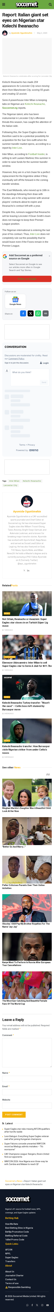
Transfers (9, 657)
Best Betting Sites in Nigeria (19, 1228)
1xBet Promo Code (14, 1239)
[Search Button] (50, 4)
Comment (8, 1035)
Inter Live (17, 148)
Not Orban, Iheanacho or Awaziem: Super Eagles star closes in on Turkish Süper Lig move (25, 622)
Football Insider (36, 154)
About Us (9, 1271)
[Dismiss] (49, 256)
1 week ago (8, 630)
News (7, 613)
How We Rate (11, 1224)
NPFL (8, 1253)
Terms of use (11, 1283)
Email (6, 1086)
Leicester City (10, 485)
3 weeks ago (9, 713)
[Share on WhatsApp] (38, 313)
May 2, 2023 (42, 33)
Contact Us (10, 1279)
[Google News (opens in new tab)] (15, 301)
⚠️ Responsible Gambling (18, 1287)
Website (6, 1100)
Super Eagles (11, 1257)
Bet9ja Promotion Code (17, 1232)
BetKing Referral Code (16, 1236)
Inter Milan (14, 481)
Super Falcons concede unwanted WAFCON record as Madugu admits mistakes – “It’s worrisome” (24, 1146)
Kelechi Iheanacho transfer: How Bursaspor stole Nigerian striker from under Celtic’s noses (26, 750)
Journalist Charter (14, 1275)
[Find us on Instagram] (42, 1305)
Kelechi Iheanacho (35, 104)
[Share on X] (31, 313)
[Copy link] (46, 313)
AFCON (8, 1249)
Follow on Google (27, 279)
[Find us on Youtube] (47, 1305)
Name (6, 1072)
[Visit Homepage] (27, 5)
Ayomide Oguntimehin (21, 33)
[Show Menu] (3, 4)
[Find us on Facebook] (32, 1305)
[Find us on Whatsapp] (27, 1305)
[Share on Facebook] (23, 313)
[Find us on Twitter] (37, 1305)
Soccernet (10, 1181)
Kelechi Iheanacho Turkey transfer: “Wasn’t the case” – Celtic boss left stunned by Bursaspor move (26, 706)
